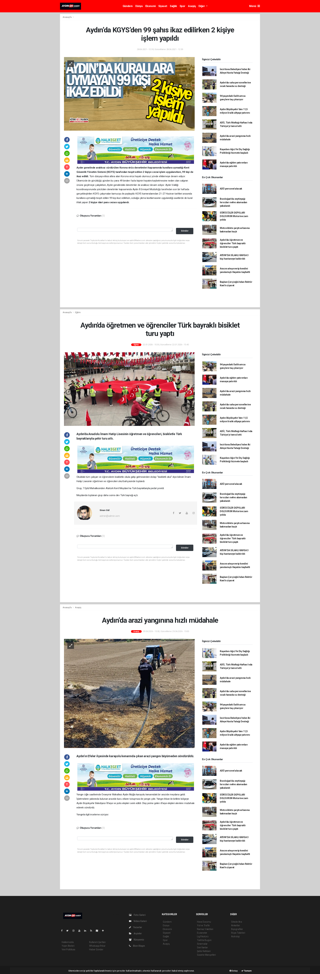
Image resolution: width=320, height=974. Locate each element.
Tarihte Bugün (204, 940)
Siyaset (162, 6)
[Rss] (92, 930)
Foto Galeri (139, 915)
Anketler (235, 925)
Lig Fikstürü (202, 936)
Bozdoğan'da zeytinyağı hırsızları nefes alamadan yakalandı (233, 202)
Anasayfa (67, 17)
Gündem (128, 6)
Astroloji (235, 936)
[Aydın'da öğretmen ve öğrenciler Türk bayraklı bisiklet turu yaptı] (129, 388)
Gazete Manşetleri (206, 954)
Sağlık (173, 6)
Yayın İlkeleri (68, 945)
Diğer (202, 6)
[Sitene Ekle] (104, 930)
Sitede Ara (236, 921)
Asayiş (192, 6)
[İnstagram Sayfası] (74, 930)
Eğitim (78, 312)
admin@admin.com (110, 516)
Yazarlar (137, 927)
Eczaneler (202, 932)
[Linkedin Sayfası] (86, 930)
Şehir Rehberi (204, 951)
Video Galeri (140, 921)
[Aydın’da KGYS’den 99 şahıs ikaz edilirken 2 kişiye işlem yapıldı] (129, 93)
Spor (182, 6)
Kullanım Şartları (97, 942)
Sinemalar (202, 943)
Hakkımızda (68, 942)
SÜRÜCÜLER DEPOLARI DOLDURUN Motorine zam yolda (234, 216)
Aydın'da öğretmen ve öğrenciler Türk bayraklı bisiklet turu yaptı (233, 243)
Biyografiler (237, 929)
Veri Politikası (68, 949)
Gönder (184, 231)
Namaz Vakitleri (205, 929)
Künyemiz (138, 939)
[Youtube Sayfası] (80, 930)
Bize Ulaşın (138, 945)
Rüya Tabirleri (238, 932)
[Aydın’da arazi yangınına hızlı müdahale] (129, 693)
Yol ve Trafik (203, 925)
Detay (234, 970)
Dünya (139, 6)
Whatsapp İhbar (97, 945)
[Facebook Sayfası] (63, 930)
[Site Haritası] (98, 930)
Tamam (248, 970)
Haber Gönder (96, 949)
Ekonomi (150, 6)
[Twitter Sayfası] (68, 930)
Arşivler (137, 933)
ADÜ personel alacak (231, 188)
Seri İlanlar (202, 947)
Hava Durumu (204, 921)
